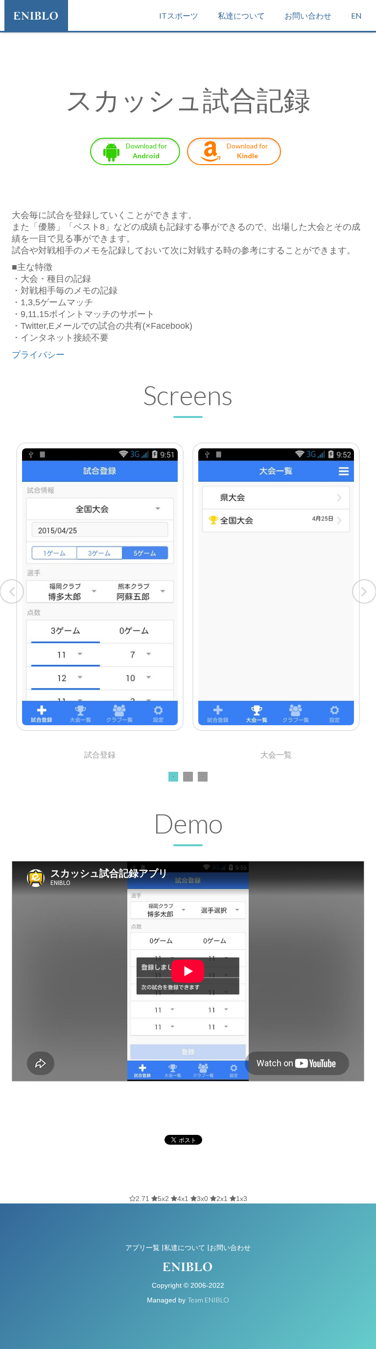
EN (356, 15)
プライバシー (38, 354)
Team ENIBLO (208, 1300)
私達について (241, 15)
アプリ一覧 (142, 1247)
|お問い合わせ (229, 1247)
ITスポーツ (178, 15)
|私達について (183, 1247)
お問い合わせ (307, 15)
